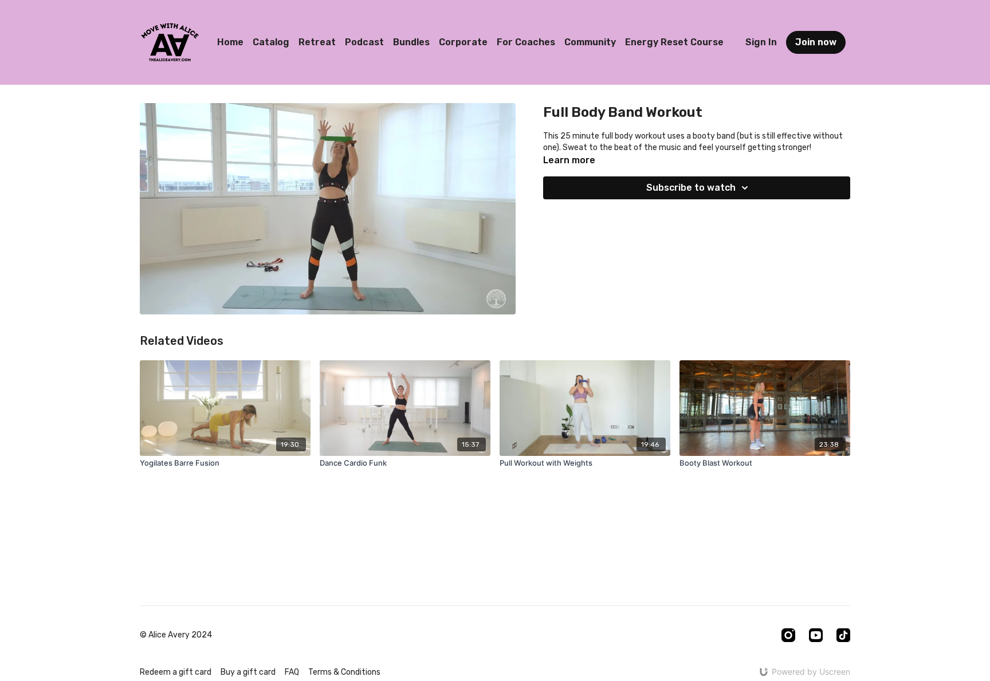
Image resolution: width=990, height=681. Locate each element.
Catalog (271, 42)
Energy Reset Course (674, 42)
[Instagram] (788, 635)
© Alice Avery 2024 (176, 635)
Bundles (411, 42)
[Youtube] (816, 635)
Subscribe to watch (691, 187)
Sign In (761, 42)
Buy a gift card (248, 672)
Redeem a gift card (175, 672)
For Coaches (526, 42)
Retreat (317, 42)
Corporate (463, 42)
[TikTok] (843, 635)
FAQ (292, 672)
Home (230, 42)
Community (590, 42)
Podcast (364, 42)
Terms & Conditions (344, 672)
